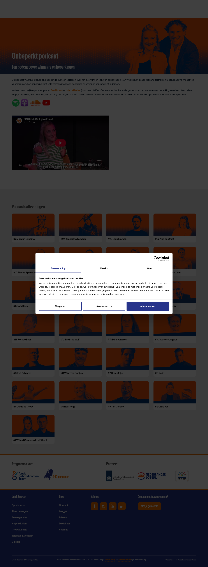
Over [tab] (149, 268)
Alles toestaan (147, 306)
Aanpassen (102, 306)
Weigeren (60, 306)
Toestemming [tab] (58, 268)
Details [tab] (104, 268)
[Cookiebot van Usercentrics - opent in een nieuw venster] (156, 258)
